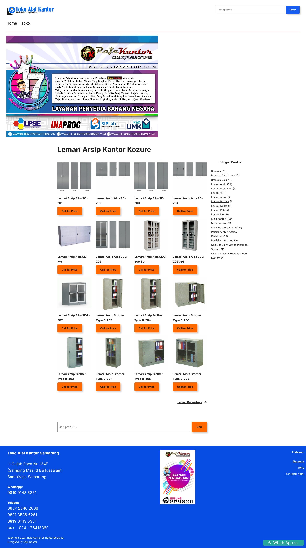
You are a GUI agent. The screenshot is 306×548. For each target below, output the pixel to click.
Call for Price (70, 211)
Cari (199, 427)
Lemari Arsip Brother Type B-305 (148, 376)
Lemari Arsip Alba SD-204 (188, 201)
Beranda (298, 461)
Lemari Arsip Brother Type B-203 (110, 318)
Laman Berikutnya (192, 402)
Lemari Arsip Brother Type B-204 (148, 318)
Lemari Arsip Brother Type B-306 (187, 376)
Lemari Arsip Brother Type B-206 (187, 318)
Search (293, 9)
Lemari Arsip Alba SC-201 (72, 201)
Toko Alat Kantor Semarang (33, 453)
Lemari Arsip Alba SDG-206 (112, 259)
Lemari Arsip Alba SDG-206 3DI (189, 259)
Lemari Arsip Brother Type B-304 (110, 376)
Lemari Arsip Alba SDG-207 (73, 318)
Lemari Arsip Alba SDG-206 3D (150, 259)
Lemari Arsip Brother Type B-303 (71, 376)
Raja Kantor (30, 542)
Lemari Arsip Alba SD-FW (72, 259)
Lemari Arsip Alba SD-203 (149, 201)
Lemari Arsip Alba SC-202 (111, 201)
